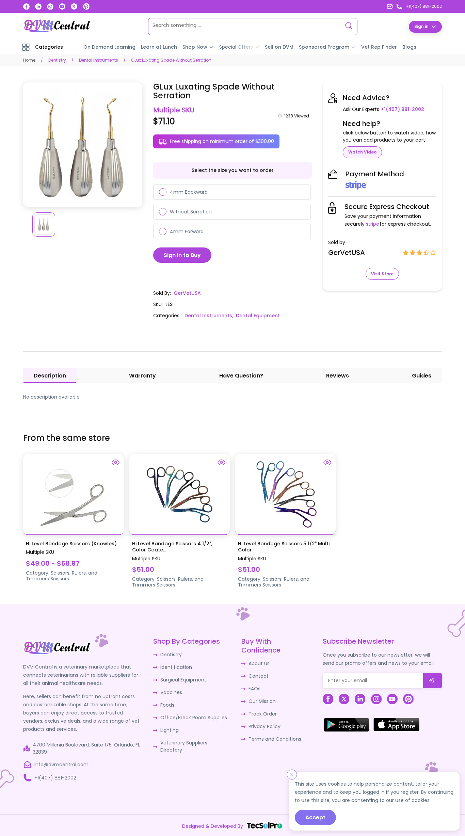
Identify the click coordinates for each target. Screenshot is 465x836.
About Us (259, 663)
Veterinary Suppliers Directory (183, 746)
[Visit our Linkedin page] (38, 6)
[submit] (432, 680)
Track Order (262, 713)
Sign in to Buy (182, 255)
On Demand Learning (109, 47)
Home (29, 60)
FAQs (254, 688)
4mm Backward (189, 192)
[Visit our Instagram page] (50, 6)
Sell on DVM (279, 47)
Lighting (169, 730)
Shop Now (194, 47)
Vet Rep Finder (379, 47)
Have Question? (241, 376)
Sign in (421, 26)
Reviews (337, 376)
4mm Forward (187, 231)
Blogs (409, 47)
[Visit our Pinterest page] (86, 6)
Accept (315, 817)
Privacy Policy (264, 726)
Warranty (142, 376)
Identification (176, 667)
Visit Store (382, 274)
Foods (167, 705)
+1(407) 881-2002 (402, 109)
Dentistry (57, 60)
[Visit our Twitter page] (74, 6)
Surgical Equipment (183, 679)
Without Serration (191, 211)
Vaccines (171, 692)
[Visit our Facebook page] (26, 6)
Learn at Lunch (159, 47)
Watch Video (362, 152)
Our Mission (262, 701)
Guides (421, 376)
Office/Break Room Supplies (193, 717)
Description (50, 376)
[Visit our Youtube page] (62, 6)
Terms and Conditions (274, 739)
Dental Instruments (98, 60)
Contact (258, 676)
